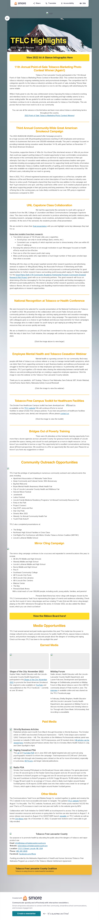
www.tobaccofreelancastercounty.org (32, 846)
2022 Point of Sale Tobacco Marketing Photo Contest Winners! (49, 115)
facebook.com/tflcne (27, 854)
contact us (64, 413)
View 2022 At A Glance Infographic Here (49, 57)
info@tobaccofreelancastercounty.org (30, 843)
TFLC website (29, 408)
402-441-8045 (21, 851)
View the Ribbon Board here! (49, 616)
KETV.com (29, 761)
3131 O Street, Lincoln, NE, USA (30, 848)
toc (7, 18)
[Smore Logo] (20, 3)
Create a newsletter (26, 913)
